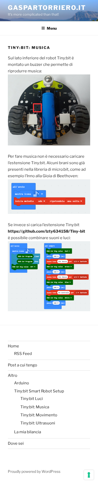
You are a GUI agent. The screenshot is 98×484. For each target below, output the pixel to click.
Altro (12, 375)
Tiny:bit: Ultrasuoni (37, 423)
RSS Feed (23, 353)
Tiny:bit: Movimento (38, 415)
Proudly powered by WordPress (34, 471)
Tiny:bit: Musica (34, 407)
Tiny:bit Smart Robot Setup (39, 391)
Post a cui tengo (22, 365)
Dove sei (16, 443)
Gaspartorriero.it (47, 7)
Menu (52, 28)
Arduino (21, 383)
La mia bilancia (27, 432)
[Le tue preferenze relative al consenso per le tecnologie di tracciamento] (89, 475)
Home (13, 346)
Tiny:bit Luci (31, 398)
